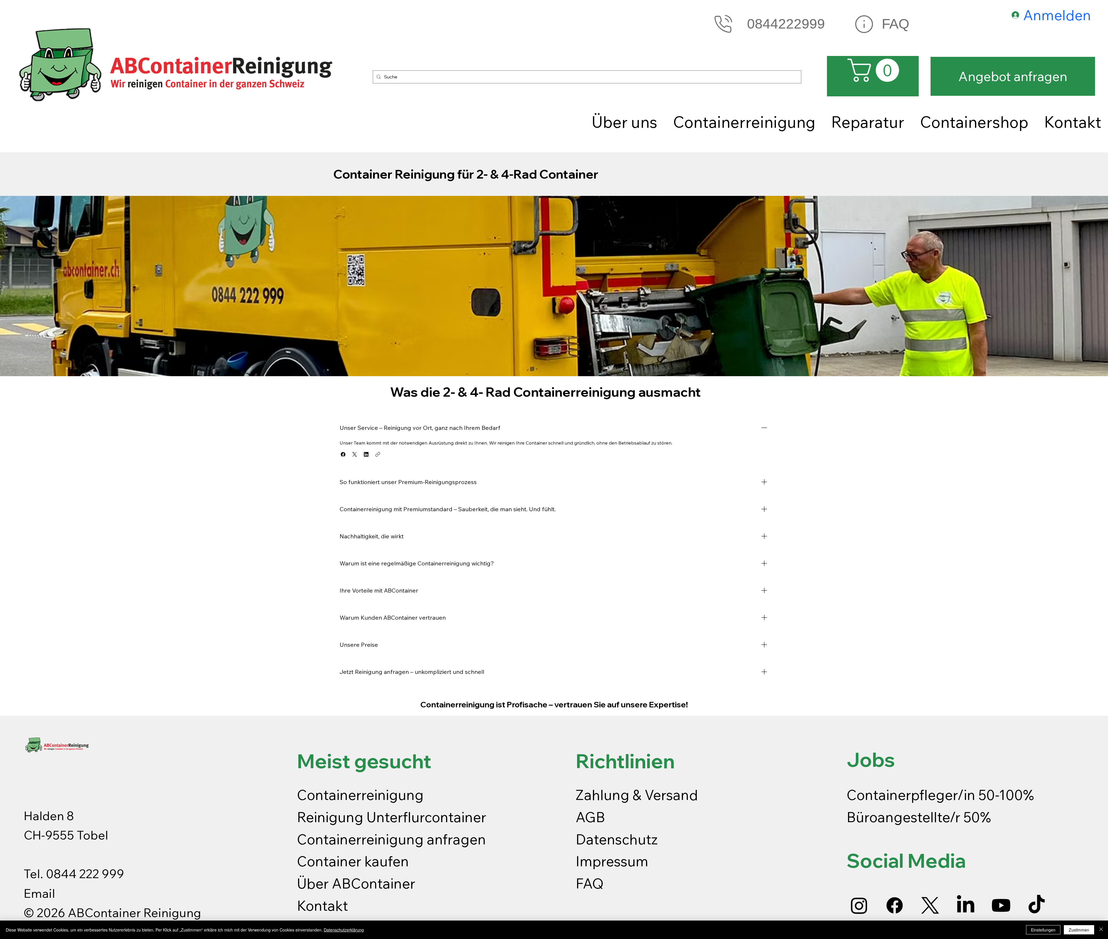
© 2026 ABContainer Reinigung (112, 912)
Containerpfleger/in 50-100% (940, 794)
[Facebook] (894, 905)
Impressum (614, 861)
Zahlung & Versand (637, 794)
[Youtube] (1001, 905)
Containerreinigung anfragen (391, 839)
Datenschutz (617, 839)
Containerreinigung (362, 794)
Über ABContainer (356, 883)
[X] (930, 905)
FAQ (895, 23)
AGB (590, 817)
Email (39, 893)
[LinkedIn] (965, 905)
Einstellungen (1043, 930)
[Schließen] (1101, 929)
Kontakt (322, 905)
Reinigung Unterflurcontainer (391, 817)
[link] (876, 70)
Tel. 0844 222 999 (74, 873)
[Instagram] (859, 905)
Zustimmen (1079, 930)
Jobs (871, 759)
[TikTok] (1036, 905)
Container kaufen (353, 861)
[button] (343, 454)
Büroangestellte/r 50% (919, 817)
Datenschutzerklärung (344, 930)
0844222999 (786, 23)
